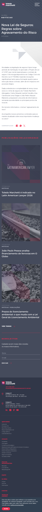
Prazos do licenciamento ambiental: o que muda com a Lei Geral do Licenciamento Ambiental (20, 314)
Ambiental (4, 441)
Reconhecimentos (6, 428)
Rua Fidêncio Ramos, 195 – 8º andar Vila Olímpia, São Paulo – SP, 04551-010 (16, 395)
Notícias (7, 17)
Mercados (4, 465)
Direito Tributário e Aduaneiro (9, 451)
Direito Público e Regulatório (9, 449)
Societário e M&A (6, 456)
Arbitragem (5, 443)
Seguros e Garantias (7, 454)
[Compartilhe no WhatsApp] (21, 125)
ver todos (7, 326)
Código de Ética (6, 431)
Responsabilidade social (8, 429)
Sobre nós (4, 424)
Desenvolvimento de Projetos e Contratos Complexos (15, 447)
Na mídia (4, 479)
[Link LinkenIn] (6, 410)
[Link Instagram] (10, 410)
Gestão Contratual (6, 452)
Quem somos (6, 421)
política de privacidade (17, 505)
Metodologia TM (6, 469)
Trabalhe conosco (5, 495)
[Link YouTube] (17, 410)
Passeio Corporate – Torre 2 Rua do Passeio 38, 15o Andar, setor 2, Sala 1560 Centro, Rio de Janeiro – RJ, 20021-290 (18, 404)
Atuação (4, 439)
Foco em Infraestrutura (7, 462)
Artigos (3, 481)
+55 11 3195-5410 (10, 387)
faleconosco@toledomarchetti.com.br (18, 388)
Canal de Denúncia (6, 433)
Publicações (15, 307)
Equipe (4, 475)
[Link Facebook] (14, 410)
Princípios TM (5, 426)
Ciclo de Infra (5, 467)
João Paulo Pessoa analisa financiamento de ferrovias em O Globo (19, 253)
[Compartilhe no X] (24, 125)
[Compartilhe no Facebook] (17, 125)
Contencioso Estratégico (8, 445)
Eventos (4, 490)
